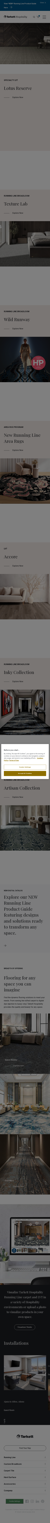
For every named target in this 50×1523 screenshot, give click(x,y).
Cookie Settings (25, 767)
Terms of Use (14, 760)
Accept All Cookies (25, 773)
